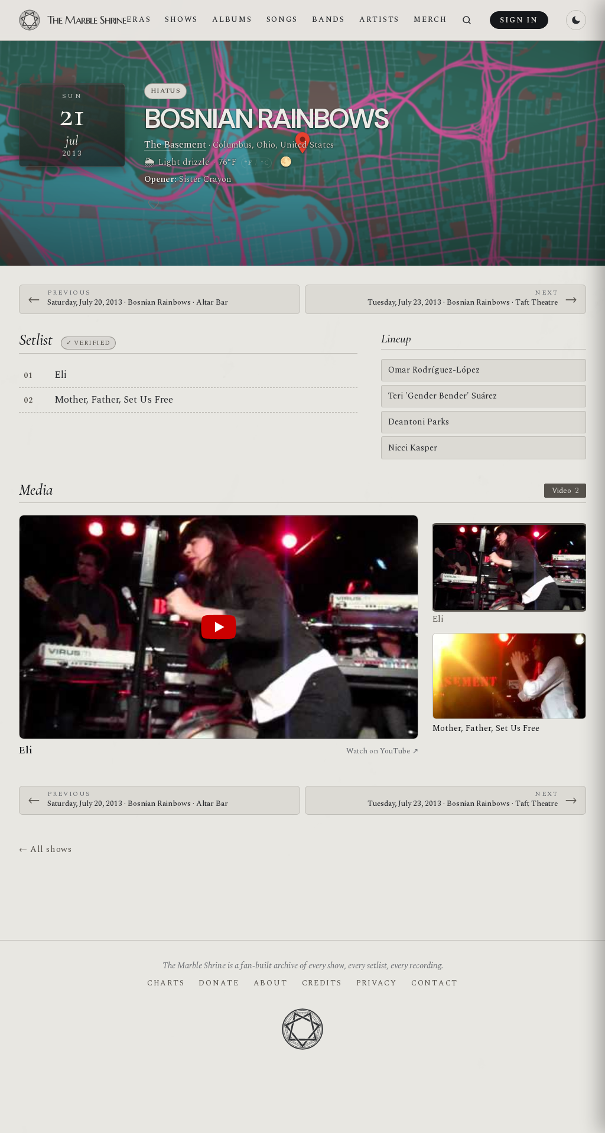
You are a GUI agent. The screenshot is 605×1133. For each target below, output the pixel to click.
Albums (232, 19)
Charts (165, 983)
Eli (60, 375)
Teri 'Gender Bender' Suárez (442, 396)
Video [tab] (565, 490)
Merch (430, 19)
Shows (181, 19)
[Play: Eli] (218, 627)
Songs (282, 19)
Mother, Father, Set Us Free (113, 399)
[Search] (466, 20)
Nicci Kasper (412, 448)
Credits (322, 983)
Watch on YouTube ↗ (382, 751)
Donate (219, 983)
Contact (434, 983)
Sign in (519, 20)
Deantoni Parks (418, 422)
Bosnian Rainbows (266, 118)
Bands (328, 19)
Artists (379, 19)
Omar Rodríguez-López (434, 370)
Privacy (376, 983)
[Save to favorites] (153, 204)
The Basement (175, 144)
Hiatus (166, 90)
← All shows (45, 849)
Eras (138, 19)
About (270, 983)
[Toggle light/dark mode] (576, 20)
